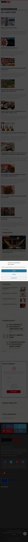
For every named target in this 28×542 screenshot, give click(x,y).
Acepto (14, 270)
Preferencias (14, 278)
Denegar (14, 274)
